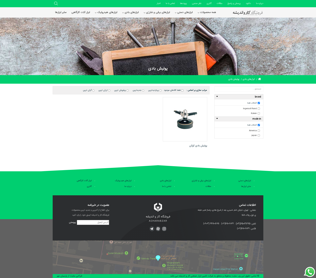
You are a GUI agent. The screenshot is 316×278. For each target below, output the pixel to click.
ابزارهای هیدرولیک (123, 180)
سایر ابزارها (246, 186)
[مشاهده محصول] (185, 119)
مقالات (219, 3)
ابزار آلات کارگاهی (84, 180)
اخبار (159, 3)
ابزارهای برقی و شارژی (201, 180)
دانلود (248, 3)
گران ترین (87, 90)
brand (258, 97)
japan (254, 135)
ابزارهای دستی (244, 180)
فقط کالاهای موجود (172, 90)
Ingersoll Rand (250, 108)
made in (256, 119)
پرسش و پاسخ (234, 3)
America (253, 130)
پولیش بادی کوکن (198, 146)
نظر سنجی (196, 3)
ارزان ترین (103, 90)
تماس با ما (170, 3)
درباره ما (259, 3)
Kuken (254, 113)
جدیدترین (137, 90)
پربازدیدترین (153, 90)
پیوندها (183, 3)
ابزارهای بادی (165, 180)
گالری (209, 3)
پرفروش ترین (120, 90)
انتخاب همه (252, 103)
